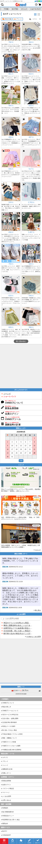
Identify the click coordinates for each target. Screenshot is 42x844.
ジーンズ (7, 394)
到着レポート (6, 773)
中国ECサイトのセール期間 (11, 746)
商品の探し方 (6, 707)
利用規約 (5, 808)
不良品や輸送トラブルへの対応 (12, 734)
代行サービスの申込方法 (10, 714)
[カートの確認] (39, 4)
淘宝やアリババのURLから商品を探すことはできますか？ (17, 623)
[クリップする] (3, 24)
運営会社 (5, 823)
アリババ (19, 19)
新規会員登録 (6, 781)
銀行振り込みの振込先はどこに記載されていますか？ (17, 633)
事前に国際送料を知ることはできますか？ (17, 625)
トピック (38, 550)
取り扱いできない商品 (9, 730)
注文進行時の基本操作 (9, 722)
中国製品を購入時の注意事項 (11, 750)
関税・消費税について (9, 738)
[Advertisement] (21, 366)
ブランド (5, 761)
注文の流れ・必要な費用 (10, 718)
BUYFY (4, 831)
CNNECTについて (8, 703)
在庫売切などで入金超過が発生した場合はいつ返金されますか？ (17, 628)
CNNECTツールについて (10, 710)
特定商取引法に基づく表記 (11, 819)
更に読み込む (21, 341)
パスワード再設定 (8, 788)
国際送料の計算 (7, 769)
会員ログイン (6, 784)
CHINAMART (6, 835)
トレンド (5, 765)
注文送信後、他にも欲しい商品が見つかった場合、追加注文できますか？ (17, 631)
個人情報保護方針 (8, 812)
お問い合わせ (6, 800)
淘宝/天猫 (8, 19)
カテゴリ (5, 757)
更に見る (38, 610)
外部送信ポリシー (8, 816)
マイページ (6, 792)
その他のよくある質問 (33, 636)
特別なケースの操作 (8, 726)
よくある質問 (6, 796)
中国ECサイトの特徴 (9, 742)
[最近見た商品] (36, 4)
